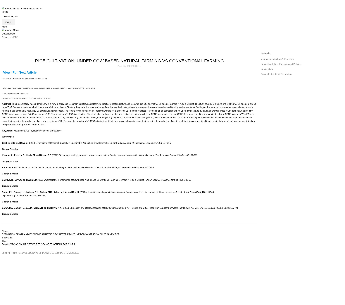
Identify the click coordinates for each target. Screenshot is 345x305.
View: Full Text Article (20, 72)
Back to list (7, 238)
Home (4, 50)
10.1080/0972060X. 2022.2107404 (221, 208)
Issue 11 (126, 53)
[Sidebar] (3, 258)
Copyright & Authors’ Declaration (276, 74)
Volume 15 (135, 53)
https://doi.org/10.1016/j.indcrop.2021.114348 (23, 195)
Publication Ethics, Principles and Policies (281, 64)
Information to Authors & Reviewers (277, 59)
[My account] (3, 5)
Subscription (267, 69)
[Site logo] (25, 10)
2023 (10, 50)
